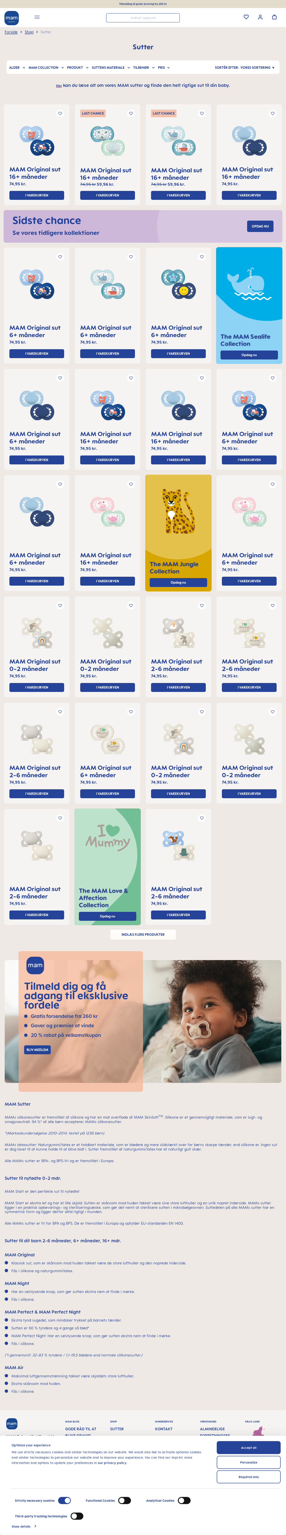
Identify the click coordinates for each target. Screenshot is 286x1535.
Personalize (248, 1462)
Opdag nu (178, 582)
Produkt (75, 67)
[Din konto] (260, 16)
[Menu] (37, 17)
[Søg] (175, 17)
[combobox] (143, 17)
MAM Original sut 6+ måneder (35, 331)
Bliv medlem (37, 1050)
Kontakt (163, 1429)
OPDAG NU (260, 226)
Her (59, 86)
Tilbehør (141, 67)
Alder (14, 67)
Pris (161, 67)
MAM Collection (43, 67)
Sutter (117, 1429)
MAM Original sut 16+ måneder (35, 172)
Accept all (249, 1447)
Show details (21, 1526)
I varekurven (36, 195)
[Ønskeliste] (246, 17)
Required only (249, 1477)
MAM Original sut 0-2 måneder (35, 665)
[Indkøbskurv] (274, 17)
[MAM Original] (36, 143)
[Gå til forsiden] (11, 18)
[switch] (124, 1500)
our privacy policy (112, 1463)
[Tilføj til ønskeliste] (60, 113)
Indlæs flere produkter (143, 934)
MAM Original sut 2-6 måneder (176, 665)
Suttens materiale (108, 67)
